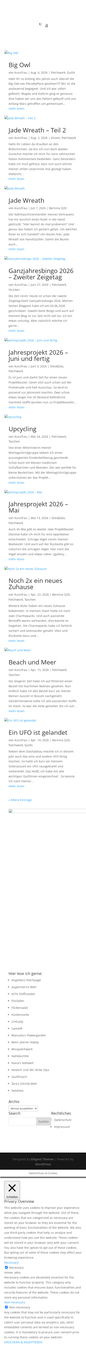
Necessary (16, 1267)
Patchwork (58, 72)
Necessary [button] (11, 1262)
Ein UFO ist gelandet (38, 732)
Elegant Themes (42, 1159)
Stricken (14, 290)
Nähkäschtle (20, 1056)
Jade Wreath (26, 200)
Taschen (14, 441)
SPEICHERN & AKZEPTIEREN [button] (23, 1342)
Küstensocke (20, 1015)
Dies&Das (56, 366)
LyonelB (16, 1028)
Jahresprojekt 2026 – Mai (38, 507)
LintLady (17, 1021)
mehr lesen (16, 108)
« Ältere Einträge (20, 800)
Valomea (17, 1091)
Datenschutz (63, 1120)
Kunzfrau (20, 72)
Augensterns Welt (23, 987)
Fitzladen (17, 1001)
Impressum (62, 1127)
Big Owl (19, 64)
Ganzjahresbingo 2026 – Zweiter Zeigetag (41, 273)
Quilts (71, 72)
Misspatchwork (22, 1049)
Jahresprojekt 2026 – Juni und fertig (38, 355)
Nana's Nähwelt (22, 1063)
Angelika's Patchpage (26, 980)
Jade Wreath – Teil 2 (37, 130)
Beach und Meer (32, 662)
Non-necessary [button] (14, 1302)
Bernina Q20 (58, 208)
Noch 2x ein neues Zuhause (35, 583)
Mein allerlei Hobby (25, 1042)
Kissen (55, 138)
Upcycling (22, 428)
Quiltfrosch (19, 1077)
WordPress (43, 1164)
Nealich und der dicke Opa (30, 1070)
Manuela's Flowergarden (28, 1035)
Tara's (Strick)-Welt (24, 1084)
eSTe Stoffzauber (23, 994)
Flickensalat (19, 1008)
